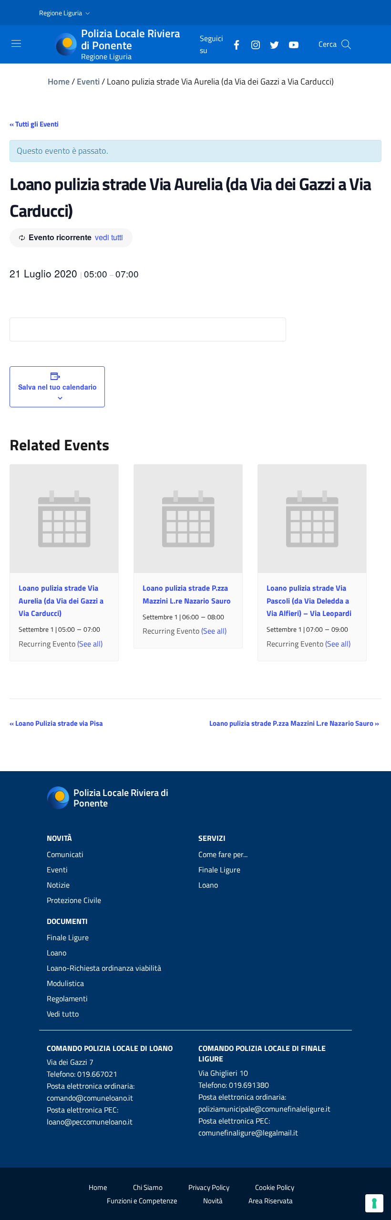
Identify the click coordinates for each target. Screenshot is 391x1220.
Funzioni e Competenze (142, 1200)
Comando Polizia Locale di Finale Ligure (262, 1053)
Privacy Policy (208, 1187)
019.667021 (97, 1074)
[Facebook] (232, 44)
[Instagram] (251, 44)
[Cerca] (346, 44)
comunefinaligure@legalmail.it (248, 1132)
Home (59, 81)
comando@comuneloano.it (90, 1097)
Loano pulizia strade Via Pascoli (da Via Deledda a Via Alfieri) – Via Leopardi (309, 600)
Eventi (88, 81)
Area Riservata (270, 1200)
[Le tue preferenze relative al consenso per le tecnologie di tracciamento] (374, 1203)
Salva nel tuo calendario (57, 387)
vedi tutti (109, 237)
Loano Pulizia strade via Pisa (56, 723)
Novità (213, 1200)
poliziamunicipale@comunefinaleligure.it (264, 1108)
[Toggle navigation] (16, 43)
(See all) (90, 643)
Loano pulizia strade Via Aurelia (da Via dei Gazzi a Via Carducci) (61, 600)
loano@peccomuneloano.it (90, 1121)
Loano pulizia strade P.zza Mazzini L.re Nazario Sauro (294, 723)
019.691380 (249, 1085)
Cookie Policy (274, 1187)
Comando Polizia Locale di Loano (110, 1048)
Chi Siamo (148, 1187)
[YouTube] (289, 44)
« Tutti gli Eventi (34, 123)
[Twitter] (270, 44)
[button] (65, 12)
